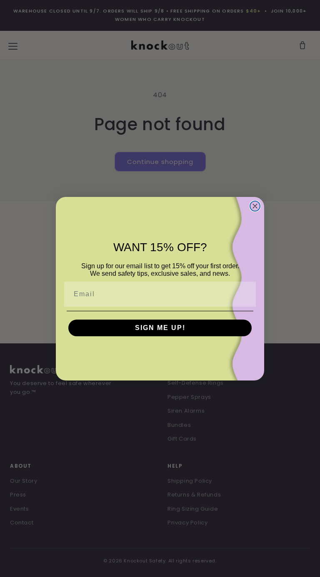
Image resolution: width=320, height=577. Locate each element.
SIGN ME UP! (160, 327)
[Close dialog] (255, 206)
